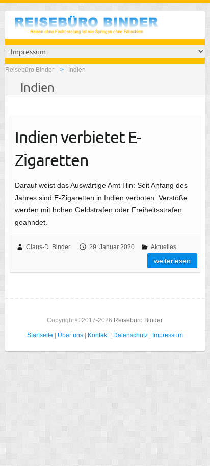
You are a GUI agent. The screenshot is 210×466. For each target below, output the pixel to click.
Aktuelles (163, 247)
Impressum (167, 335)
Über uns (70, 335)
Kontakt (98, 335)
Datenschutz (130, 335)
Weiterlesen (172, 261)
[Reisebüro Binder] (86, 27)
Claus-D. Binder (48, 247)
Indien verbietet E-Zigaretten (78, 148)
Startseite (40, 335)
